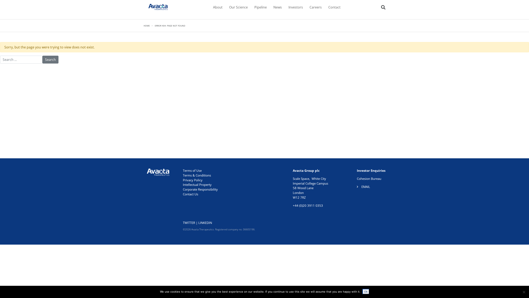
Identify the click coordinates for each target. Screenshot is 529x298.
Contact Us (190, 194)
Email (365, 187)
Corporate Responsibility (200, 189)
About (218, 7)
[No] (524, 292)
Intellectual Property (197, 185)
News (277, 7)
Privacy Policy (193, 180)
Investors (295, 7)
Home (147, 25)
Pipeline (260, 7)
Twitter (189, 223)
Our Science (238, 7)
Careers (316, 7)
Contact (334, 7)
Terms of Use (192, 170)
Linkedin (205, 223)
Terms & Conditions (197, 175)
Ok (366, 291)
